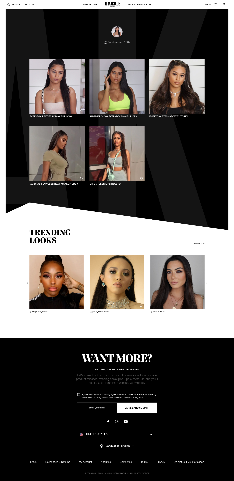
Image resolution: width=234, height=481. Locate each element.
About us (106, 462)
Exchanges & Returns (57, 462)
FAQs (33, 462)
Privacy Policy (137, 398)
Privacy (160, 462)
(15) (199, 244)
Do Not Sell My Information (189, 462)
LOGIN (208, 4)
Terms (125, 398)
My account (85, 462)
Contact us (126, 462)
